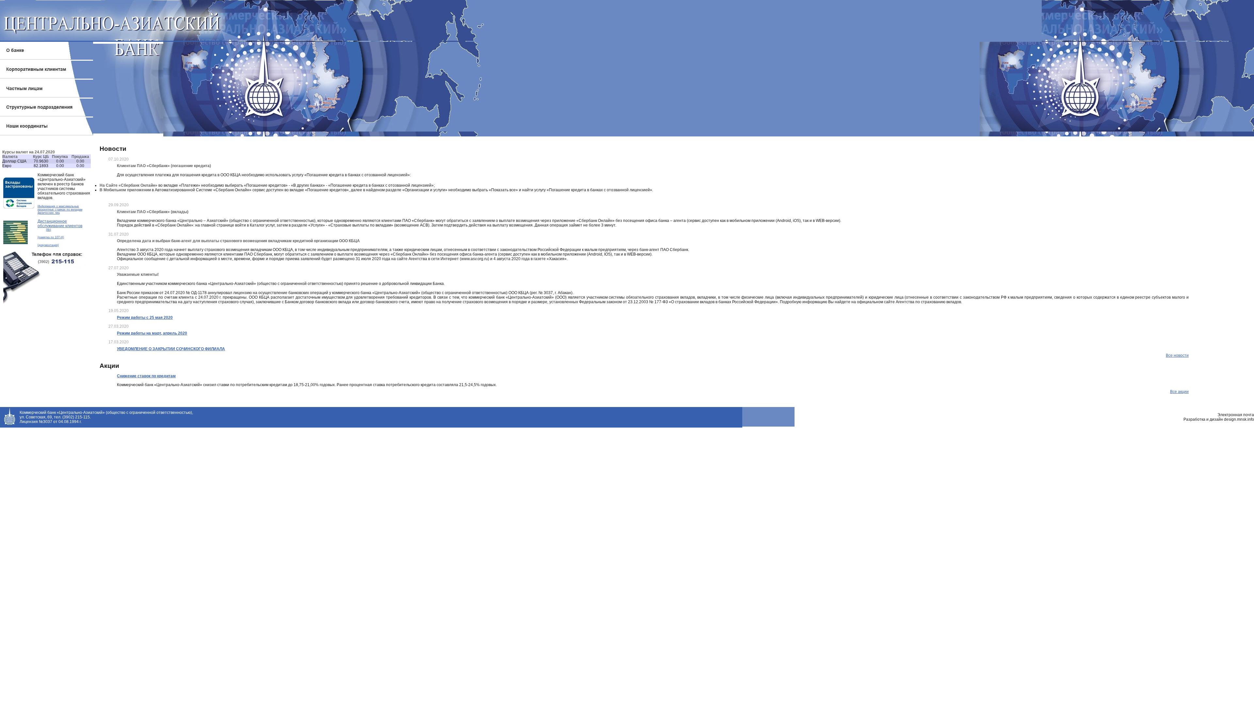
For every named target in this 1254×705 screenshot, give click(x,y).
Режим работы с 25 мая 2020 (145, 317)
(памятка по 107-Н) (51, 237)
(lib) (48, 229)
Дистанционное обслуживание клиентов (60, 223)
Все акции (1179, 391)
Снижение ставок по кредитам (146, 376)
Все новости (1177, 355)
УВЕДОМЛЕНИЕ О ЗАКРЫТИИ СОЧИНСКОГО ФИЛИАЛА (171, 349)
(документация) (48, 245)
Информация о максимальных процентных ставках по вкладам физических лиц (60, 209)
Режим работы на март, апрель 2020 (152, 333)
